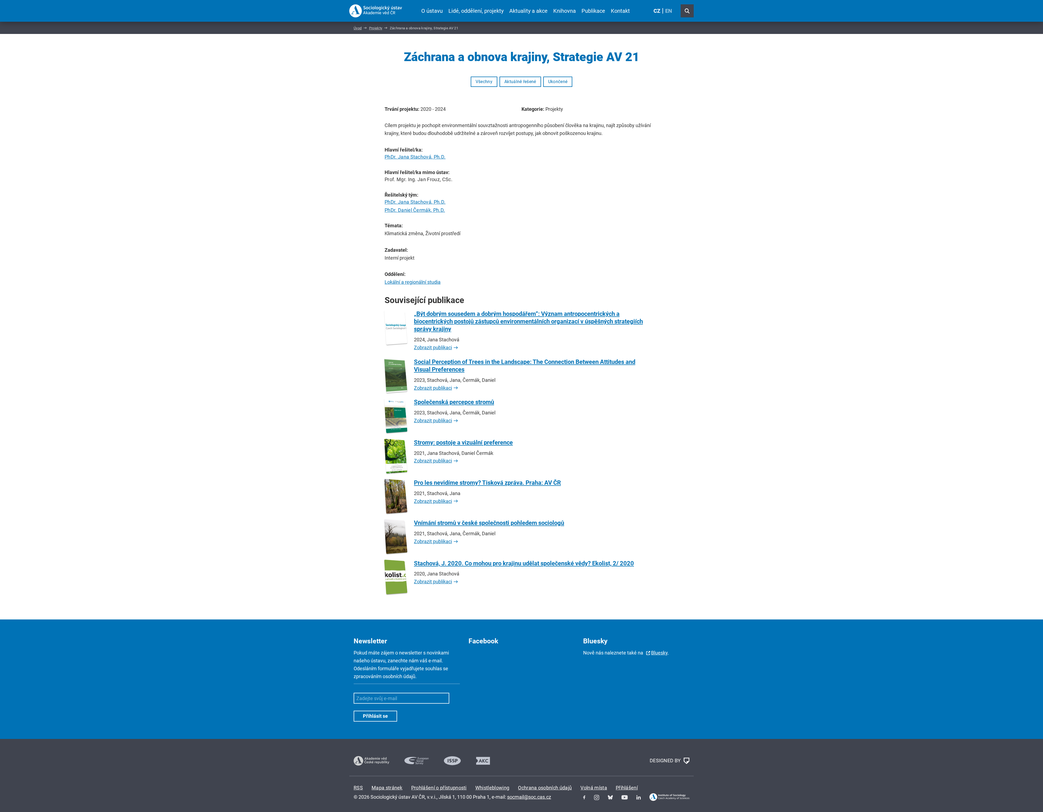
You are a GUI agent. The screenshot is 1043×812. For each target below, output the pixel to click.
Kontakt (620, 11)
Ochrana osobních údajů (545, 788)
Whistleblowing (492, 788)
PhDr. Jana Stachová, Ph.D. (415, 157)
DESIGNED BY (666, 760)
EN (668, 11)
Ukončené (558, 81)
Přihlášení (627, 788)
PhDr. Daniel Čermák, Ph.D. (415, 210)
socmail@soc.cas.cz (529, 797)
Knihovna (564, 11)
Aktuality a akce (528, 11)
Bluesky (659, 653)
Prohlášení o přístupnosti (439, 788)
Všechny (484, 81)
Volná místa (593, 788)
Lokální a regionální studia (413, 282)
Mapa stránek (387, 788)
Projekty (375, 28)
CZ (657, 11)
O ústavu (432, 11)
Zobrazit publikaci (433, 347)
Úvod (358, 28)
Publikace (593, 11)
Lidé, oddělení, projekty (476, 11)
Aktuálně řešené (520, 81)
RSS (358, 788)
